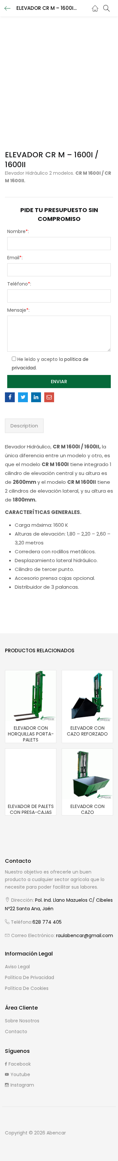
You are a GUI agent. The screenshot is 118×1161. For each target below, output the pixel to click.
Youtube (20, 1074)
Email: (15, 257)
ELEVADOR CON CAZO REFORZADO (87, 731)
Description (24, 425)
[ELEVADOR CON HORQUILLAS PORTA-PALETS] (30, 695)
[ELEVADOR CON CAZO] (87, 773)
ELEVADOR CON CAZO (87, 809)
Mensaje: (18, 310)
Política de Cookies (27, 988)
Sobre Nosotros (22, 1020)
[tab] (24, 426)
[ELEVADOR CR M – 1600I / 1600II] (10, 397)
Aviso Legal (17, 966)
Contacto (16, 1031)
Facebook (20, 1064)
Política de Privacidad (29, 977)
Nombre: (18, 231)
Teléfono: (19, 284)
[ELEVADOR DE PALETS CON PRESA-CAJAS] (30, 773)
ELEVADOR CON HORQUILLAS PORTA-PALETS (31, 734)
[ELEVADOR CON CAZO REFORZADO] (87, 695)
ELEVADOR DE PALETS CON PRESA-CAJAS (31, 809)
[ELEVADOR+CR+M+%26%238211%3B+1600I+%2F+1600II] (23, 397)
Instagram (22, 1085)
